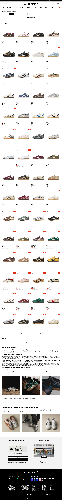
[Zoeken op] (45, 4)
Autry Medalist (44, 490)
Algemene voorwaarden (25, 485)
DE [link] (3, 3)
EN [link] (2, 3)
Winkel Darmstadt (11, 488)
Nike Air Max (44, 489)
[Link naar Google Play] (20, 479)
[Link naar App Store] (11, 479)
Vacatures (9, 490)
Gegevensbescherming (25, 488)
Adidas (51, 485)
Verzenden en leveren (35, 488)
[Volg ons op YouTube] (35, 498)
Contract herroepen (27, 494)
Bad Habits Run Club (11, 489)
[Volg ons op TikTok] (27, 498)
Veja (50, 490)
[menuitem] (7, 20)
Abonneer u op (17, 460)
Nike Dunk (43, 488)
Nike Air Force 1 (44, 485)
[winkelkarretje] (59, 3)
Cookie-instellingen (24, 487)
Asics (50, 486)
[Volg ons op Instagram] (23, 498)
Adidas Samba (44, 486)
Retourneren (34, 489)
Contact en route (11, 486)
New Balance (52, 489)
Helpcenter (33, 485)
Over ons (9, 485)
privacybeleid (10, 462)
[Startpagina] (31, 472)
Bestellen (33, 486)
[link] (31, 4)
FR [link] (6, 3)
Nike (50, 488)
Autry (50, 487)
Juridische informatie (24, 489)
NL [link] (5, 3)
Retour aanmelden (49, 494)
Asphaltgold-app (34, 490)
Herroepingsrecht (24, 486)
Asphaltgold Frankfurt (12, 487)
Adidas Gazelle (44, 487)
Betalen (33, 487)
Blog (9, 491)
